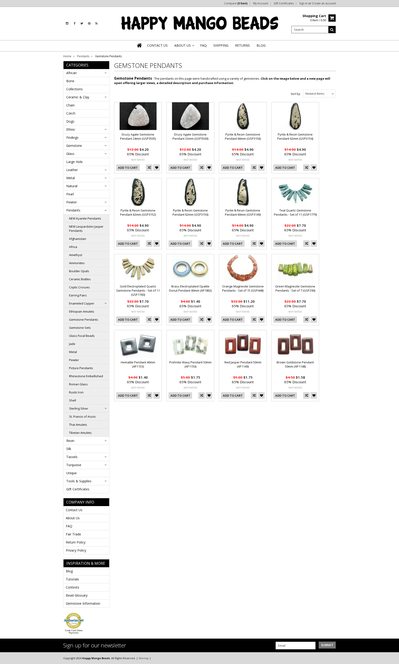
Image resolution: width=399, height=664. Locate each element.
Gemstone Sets (80, 328)
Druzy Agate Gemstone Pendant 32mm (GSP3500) (190, 136)
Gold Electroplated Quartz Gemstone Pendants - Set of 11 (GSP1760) (138, 290)
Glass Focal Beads (82, 336)
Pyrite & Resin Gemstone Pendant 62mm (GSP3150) (190, 212)
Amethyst (75, 255)
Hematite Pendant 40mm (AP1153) (138, 364)
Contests (72, 587)
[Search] (332, 29)
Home (67, 56)
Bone (70, 81)
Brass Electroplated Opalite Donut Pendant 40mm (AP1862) (190, 288)
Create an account (324, 3)
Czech (70, 113)
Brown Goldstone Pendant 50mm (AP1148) (295, 364)
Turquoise (73, 465)
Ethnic (70, 129)
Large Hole (74, 162)
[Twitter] (81, 23)
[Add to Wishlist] (156, 167)
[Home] (139, 45)
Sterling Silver (78, 408)
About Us (73, 518)
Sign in (303, 3)
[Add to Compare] (149, 167)
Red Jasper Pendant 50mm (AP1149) (242, 364)
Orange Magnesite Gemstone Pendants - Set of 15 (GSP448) (243, 288)
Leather (72, 170)
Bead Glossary (77, 595)
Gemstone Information (83, 603)
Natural (71, 186)
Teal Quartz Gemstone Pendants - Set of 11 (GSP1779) (295, 212)
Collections (74, 89)
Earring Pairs (78, 295)
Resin (70, 440)
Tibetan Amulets (80, 433)
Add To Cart (128, 168)
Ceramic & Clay (77, 97)
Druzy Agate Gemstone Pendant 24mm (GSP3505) (138, 136)
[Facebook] (74, 23)
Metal (70, 178)
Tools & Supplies (78, 481)
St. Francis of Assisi (82, 416)
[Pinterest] (89, 23)
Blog (69, 571)
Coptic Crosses (79, 287)
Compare (236, 3)
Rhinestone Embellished (86, 376)
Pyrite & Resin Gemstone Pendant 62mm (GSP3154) (295, 136)
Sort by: (296, 94)
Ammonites (77, 263)
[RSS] (96, 23)
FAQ (69, 526)
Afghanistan (77, 239)
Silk (68, 449)
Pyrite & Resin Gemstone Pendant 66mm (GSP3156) (243, 136)
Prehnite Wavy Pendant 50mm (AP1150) (190, 364)
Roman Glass (78, 384)
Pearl (70, 194)
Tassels (72, 457)
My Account (260, 3)
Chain (70, 105)
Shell (72, 400)
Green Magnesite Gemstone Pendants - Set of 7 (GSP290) (295, 288)
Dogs (70, 121)
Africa (73, 247)
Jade (72, 344)
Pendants (83, 56)
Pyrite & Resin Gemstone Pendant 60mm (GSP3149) (243, 212)
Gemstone (74, 145)
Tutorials (72, 579)
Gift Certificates (284, 3)
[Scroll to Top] (392, 658)
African (71, 73)
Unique (71, 473)
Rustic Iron (76, 392)
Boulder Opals (79, 271)
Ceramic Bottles (80, 279)
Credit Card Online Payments (74, 631)
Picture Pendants (81, 368)
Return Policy (75, 542)
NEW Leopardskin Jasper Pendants (86, 228)
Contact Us (74, 510)
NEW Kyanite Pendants (85, 218)
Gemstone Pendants (83, 319)
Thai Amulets (78, 425)
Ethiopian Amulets (81, 311)
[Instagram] (67, 23)
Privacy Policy (76, 550)
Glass (70, 153)
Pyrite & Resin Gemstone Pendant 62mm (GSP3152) (138, 212)
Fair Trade (73, 534)
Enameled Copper (81, 303)
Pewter (71, 202)
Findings (72, 137)
